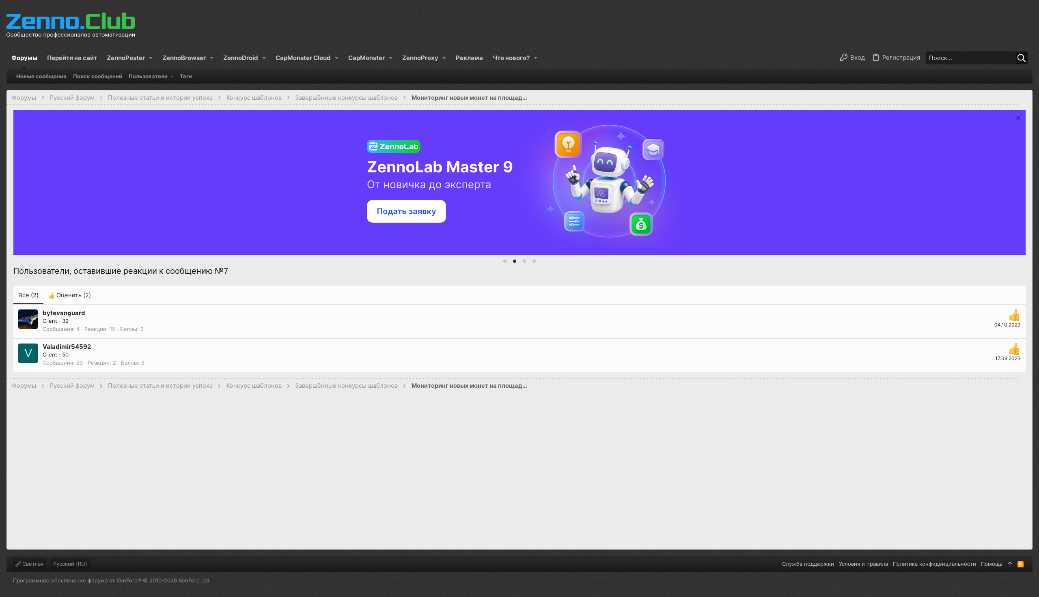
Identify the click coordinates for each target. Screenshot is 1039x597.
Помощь (991, 563)
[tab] (505, 261)
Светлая (32, 563)
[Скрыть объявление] (1017, 119)
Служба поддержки (808, 563)
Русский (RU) (70, 563)
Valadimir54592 (67, 346)
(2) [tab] (28, 295)
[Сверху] (1010, 564)
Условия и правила (863, 563)
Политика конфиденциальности (934, 563)
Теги (186, 76)
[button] (129, 58)
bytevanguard (64, 313)
